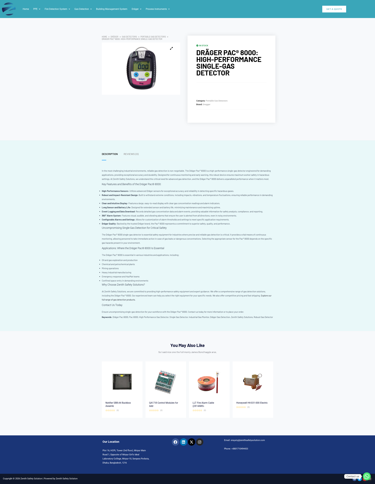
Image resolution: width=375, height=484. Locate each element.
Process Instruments (156, 9)
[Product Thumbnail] (171, 48)
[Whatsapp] (367, 476)
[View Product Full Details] (122, 381)
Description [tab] (110, 154)
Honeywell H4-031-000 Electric (252, 402)
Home (26, 9)
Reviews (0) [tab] (131, 154)
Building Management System (111, 9)
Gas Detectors (129, 37)
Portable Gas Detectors (153, 37)
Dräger (135, 9)
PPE (35, 9)
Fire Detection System (56, 9)
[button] (36, 9)
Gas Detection (81, 9)
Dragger (206, 104)
